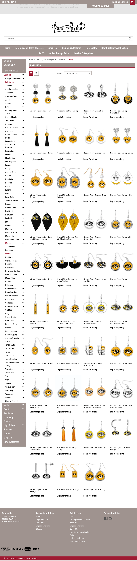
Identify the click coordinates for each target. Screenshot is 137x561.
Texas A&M (9, 355)
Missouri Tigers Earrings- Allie (121, 237)
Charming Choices (8, 419)
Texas (7, 352)
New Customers (11, 441)
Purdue (8, 328)
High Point (9, 179)
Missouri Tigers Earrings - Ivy (40, 111)
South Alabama (11, 331)
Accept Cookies (100, 5)
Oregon (8, 313)
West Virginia (10, 390)
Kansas (8, 204)
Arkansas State (11, 96)
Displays (8, 437)
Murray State (10, 278)
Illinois (7, 186)
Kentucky (9, 215)
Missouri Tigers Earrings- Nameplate (39, 322)
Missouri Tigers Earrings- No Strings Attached (67, 280)
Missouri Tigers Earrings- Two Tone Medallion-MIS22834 (94, 406)
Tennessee (9, 348)
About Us (52, 48)
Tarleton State (10, 345)
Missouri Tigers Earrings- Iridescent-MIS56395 (119, 322)
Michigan (8, 229)
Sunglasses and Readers (11, 262)
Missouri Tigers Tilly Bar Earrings (38, 490)
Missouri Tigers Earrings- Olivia (121, 279)
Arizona (8, 100)
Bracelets (9, 250)
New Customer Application (114, 48)
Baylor (7, 107)
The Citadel (9, 120)
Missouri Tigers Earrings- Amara (121, 153)
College (7, 74)
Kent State (9, 211)
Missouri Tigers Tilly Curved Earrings (120, 448)
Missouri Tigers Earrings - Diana (94, 195)
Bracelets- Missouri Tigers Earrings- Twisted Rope (66, 322)
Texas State (10, 369)
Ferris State (9, 151)
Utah (7, 380)
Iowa (7, 193)
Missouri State (11, 274)
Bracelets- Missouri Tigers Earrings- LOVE (92, 364)
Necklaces (9, 257)
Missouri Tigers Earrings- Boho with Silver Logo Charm (68, 238)
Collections (9, 267)
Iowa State (9, 197)
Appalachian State (12, 89)
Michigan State (11, 232)
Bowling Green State (11, 112)
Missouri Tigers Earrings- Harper (41, 153)
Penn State (9, 320)
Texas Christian (11, 359)
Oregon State (10, 317)
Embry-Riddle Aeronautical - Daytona (10, 144)
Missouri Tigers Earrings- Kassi (68, 363)
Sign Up (124, 2)
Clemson (8, 124)
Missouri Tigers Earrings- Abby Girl (67, 406)
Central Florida (11, 117)
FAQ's (42, 53)
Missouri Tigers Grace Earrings (68, 111)
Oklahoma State (11, 306)
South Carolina (11, 335)
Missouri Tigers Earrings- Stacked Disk (119, 112)
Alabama (8, 85)
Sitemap (39, 529)
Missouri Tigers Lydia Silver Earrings (93, 112)
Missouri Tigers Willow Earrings (94, 489)
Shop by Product (11, 401)
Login (114, 2)
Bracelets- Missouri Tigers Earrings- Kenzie (39, 406)
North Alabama (11, 288)
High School (9, 425)
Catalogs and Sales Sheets (28, 48)
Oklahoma (9, 303)
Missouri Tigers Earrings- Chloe (121, 195)
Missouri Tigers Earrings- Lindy (41, 279)
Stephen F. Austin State (12, 340)
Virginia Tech (10, 387)
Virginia (8, 383)
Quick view (41, 106)
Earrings (8, 254)
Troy (7, 376)
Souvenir (8, 429)
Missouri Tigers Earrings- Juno (94, 153)
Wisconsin (9, 394)
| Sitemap (33, 558)
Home (7, 48)
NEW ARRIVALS (11, 70)
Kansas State (10, 207)
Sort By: (60, 73)
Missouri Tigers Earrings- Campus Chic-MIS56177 (92, 322)
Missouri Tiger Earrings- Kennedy (41, 363)
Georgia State (10, 172)
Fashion (7, 409)
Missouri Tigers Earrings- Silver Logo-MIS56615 (41, 448)
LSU (6, 222)
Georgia (8, 168)
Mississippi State (12, 239)
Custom (7, 433)
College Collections (13, 78)
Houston (8, 183)
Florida (8, 154)
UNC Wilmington (11, 296)
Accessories (10, 246)
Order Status (40, 523)
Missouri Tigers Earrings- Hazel (68, 153)
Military (7, 405)
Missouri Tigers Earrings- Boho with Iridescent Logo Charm (41, 238)
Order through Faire (59, 53)
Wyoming (8, 397)
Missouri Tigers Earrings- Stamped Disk (92, 238)
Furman (8, 165)
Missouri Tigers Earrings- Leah (121, 363)
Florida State (10, 158)
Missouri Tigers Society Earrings (94, 447)
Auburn (8, 103)
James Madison (11, 200)
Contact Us (91, 48)
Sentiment (9, 413)
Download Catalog (12, 271)
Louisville (9, 218)
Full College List (11, 82)
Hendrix (8, 176)
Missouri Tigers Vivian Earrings (68, 489)
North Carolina (11, 292)
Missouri (8, 243)
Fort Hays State (11, 161)
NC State (8, 281)
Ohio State (9, 299)
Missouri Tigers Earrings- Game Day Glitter (94, 280)
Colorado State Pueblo (11, 136)
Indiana (8, 190)
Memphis (8, 225)
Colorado (9, 131)
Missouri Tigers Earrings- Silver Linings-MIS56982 (121, 406)
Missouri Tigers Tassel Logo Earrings (67, 448)
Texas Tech (9, 373)
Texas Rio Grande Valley (12, 364)
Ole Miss (8, 310)
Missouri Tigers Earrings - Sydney (39, 196)
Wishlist (39, 517)
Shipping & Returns (71, 48)
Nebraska (9, 285)
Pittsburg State (11, 324)
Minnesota (9, 236)
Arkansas (9, 93)
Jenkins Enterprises (83, 53)
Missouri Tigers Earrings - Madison (66, 196)
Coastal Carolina (11, 127)
